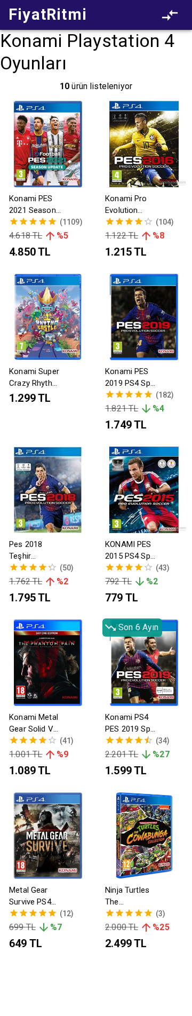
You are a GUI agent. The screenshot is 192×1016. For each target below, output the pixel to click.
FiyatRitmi (48, 14)
